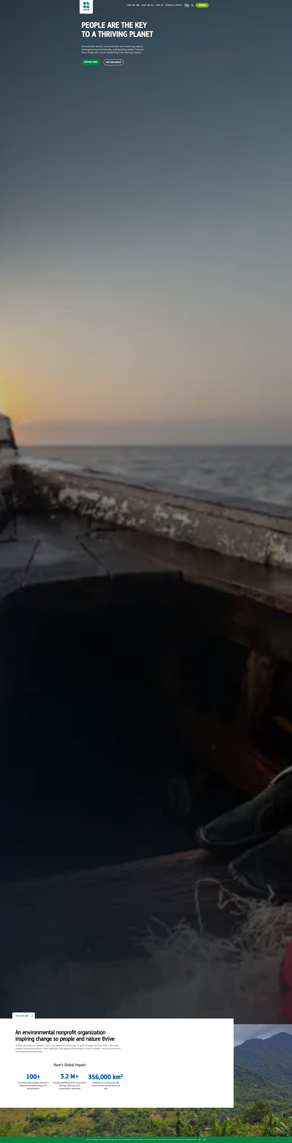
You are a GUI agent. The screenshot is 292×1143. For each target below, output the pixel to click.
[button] (192, 5)
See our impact (113, 62)
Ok (200, 1139)
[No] (289, 1140)
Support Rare (91, 62)
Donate (202, 5)
